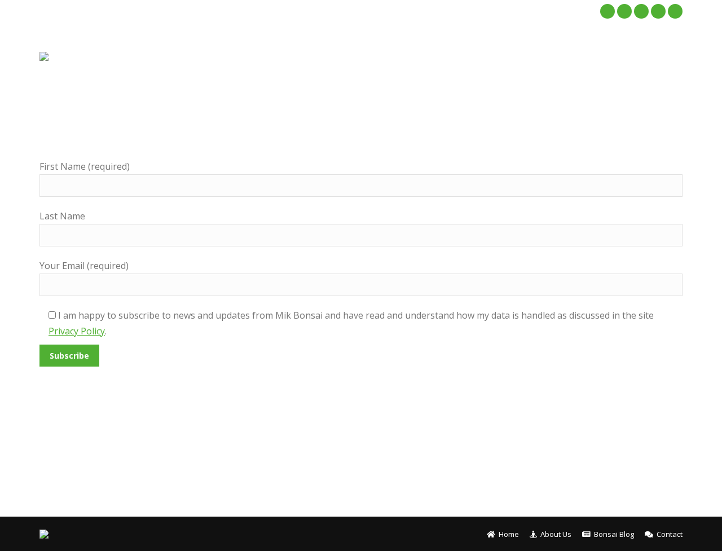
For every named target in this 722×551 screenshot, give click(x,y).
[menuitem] (416, 56)
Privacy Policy (77, 331)
